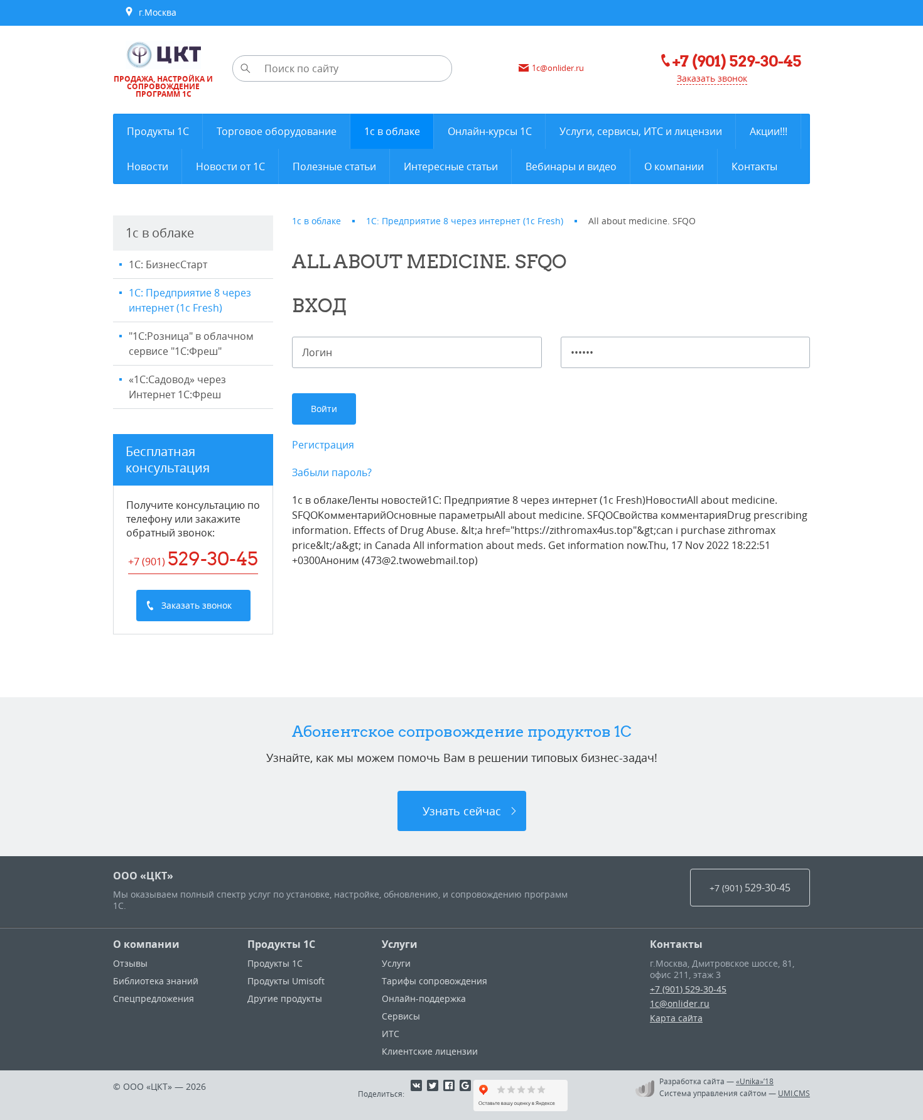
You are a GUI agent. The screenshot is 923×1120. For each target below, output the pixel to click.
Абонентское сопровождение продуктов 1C (462, 731)
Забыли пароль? (332, 472)
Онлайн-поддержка (424, 998)
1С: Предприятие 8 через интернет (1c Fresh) (190, 300)
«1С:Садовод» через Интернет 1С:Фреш (177, 386)
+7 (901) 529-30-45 (688, 989)
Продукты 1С (281, 944)
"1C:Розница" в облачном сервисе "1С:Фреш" (191, 343)
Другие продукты (284, 998)
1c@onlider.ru (680, 1003)
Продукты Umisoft (286, 981)
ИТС (390, 1034)
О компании (146, 944)
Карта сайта (676, 1018)
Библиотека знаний (155, 981)
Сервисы (401, 1016)
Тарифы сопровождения (434, 981)
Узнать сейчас (462, 810)
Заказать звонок (712, 78)
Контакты (676, 944)
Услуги (400, 944)
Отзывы (130, 963)
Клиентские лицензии (430, 1051)
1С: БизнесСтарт (168, 264)
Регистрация (323, 445)
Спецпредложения (153, 998)
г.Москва (155, 12)
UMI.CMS (794, 1093)
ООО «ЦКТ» (143, 876)
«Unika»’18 (755, 1081)
